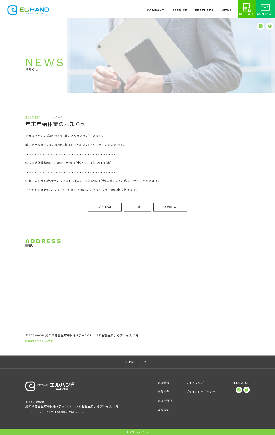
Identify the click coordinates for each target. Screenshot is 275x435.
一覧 (137, 207)
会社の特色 (165, 400)
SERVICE (179, 10)
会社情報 (163, 382)
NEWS (226, 10)
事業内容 (163, 391)
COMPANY (155, 10)
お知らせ (163, 409)
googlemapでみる (39, 341)
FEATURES (204, 10)
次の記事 (170, 207)
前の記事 (104, 207)
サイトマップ (195, 382)
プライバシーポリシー (201, 391)
